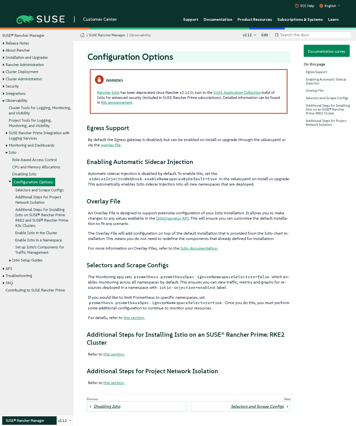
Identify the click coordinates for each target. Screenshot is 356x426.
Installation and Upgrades (27, 57)
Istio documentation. (199, 248)
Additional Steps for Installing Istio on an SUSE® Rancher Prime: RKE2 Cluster (328, 109)
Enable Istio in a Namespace (38, 240)
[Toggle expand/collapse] (3, 43)
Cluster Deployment (22, 71)
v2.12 (247, 35)
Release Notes (17, 43)
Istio (12, 152)
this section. (134, 317)
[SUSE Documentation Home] (82, 35)
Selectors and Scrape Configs (39, 190)
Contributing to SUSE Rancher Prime (35, 290)
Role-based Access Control (34, 159)
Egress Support (316, 72)
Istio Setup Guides (27, 260)
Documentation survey (326, 51)
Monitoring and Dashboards (31, 145)
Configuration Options (33, 182)
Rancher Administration (25, 64)
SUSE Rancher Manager (107, 35)
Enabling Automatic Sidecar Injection (326, 81)
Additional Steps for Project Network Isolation (326, 123)
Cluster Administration (24, 79)
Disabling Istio (24, 174)
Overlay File (315, 91)
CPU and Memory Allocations (36, 167)
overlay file (111, 145)
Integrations (16, 93)
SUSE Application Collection (237, 92)
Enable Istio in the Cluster (36, 233)
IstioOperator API (172, 218)
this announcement (116, 102)
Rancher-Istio (108, 92)
